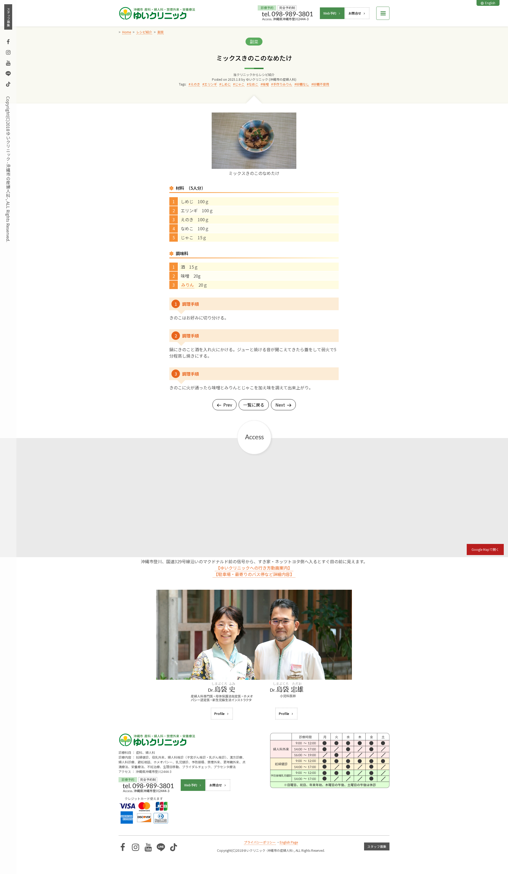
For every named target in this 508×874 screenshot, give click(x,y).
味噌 (265, 84)
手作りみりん (282, 84)
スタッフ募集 (8, 16)
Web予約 (329, 13)
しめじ (226, 84)
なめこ (253, 84)
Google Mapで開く (485, 549)
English (490, 3)
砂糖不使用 (321, 84)
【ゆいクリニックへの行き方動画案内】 (254, 568)
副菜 (254, 41)
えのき (195, 84)
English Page (289, 842)
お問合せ (354, 13)
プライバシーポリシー (260, 842)
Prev (227, 405)
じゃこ (239, 84)
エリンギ (210, 84)
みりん (187, 285)
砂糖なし (302, 84)
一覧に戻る (253, 405)
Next (280, 405)
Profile (219, 713)
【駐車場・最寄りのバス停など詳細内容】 (254, 574)
